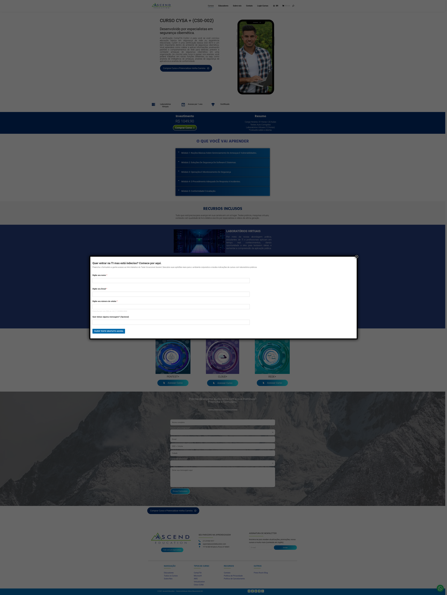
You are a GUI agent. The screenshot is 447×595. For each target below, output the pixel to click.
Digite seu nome (99, 275)
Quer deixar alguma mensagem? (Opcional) (110, 317)
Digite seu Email (99, 289)
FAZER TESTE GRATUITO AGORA (108, 331)
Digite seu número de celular (105, 301)
